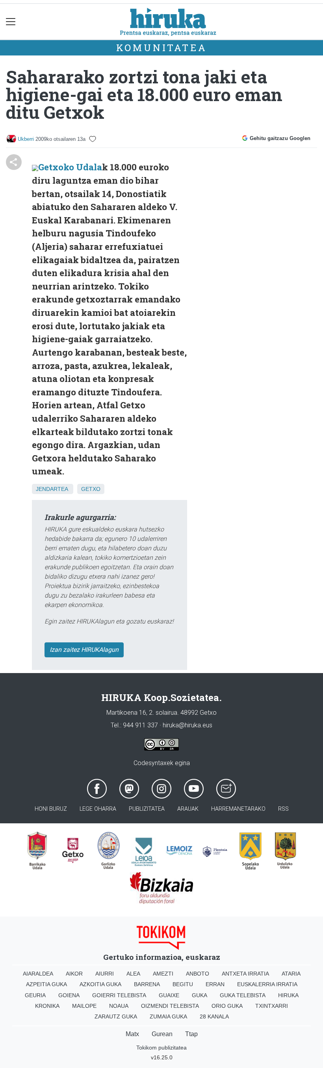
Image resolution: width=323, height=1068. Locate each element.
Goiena (69, 995)
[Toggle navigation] (10, 22)
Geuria (35, 995)
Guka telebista (242, 995)
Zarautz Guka (116, 1016)
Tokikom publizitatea (161, 1047)
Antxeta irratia (245, 973)
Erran (215, 984)
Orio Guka (227, 1006)
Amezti (163, 973)
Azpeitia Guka (46, 984)
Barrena (147, 984)
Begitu (183, 984)
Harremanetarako (238, 809)
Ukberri (26, 139)
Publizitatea (147, 809)
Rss (283, 809)
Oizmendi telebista (170, 1006)
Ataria (291, 973)
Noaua (118, 1006)
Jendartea (52, 489)
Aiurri (104, 973)
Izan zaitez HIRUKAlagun (84, 649)
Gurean (162, 1034)
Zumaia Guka (168, 1016)
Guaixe (169, 995)
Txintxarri (271, 1006)
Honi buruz (51, 809)
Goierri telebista (119, 995)
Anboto (197, 973)
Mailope (84, 1006)
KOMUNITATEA (161, 47)
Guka (199, 995)
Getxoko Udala (70, 167)
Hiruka (288, 995)
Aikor (74, 973)
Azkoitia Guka (100, 984)
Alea (133, 973)
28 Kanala (214, 1016)
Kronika (47, 1006)
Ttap (191, 1034)
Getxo (90, 489)
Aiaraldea (38, 973)
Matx (132, 1034)
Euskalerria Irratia (267, 984)
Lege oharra (98, 809)
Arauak (188, 809)
